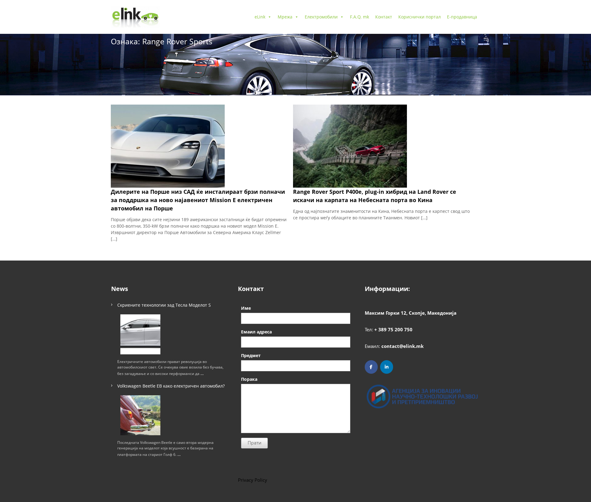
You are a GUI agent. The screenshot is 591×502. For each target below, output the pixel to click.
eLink (260, 17)
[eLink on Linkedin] (386, 367)
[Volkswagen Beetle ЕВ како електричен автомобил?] (140, 415)
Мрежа (285, 17)
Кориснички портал (419, 17)
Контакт (383, 17)
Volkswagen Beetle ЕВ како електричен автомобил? (171, 386)
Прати (254, 443)
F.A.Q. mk (359, 17)
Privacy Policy (252, 480)
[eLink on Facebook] (371, 367)
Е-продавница (462, 17)
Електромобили (321, 17)
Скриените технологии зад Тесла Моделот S (164, 305)
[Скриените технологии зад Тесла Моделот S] (140, 334)
